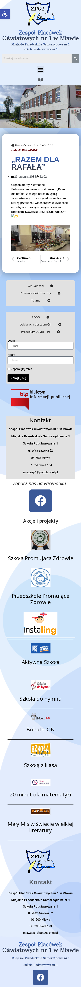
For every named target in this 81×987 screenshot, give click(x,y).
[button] (5, 14)
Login (11, 340)
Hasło (11, 354)
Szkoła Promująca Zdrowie (40, 558)
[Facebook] (40, 500)
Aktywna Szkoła (41, 661)
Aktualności (43, 145)
